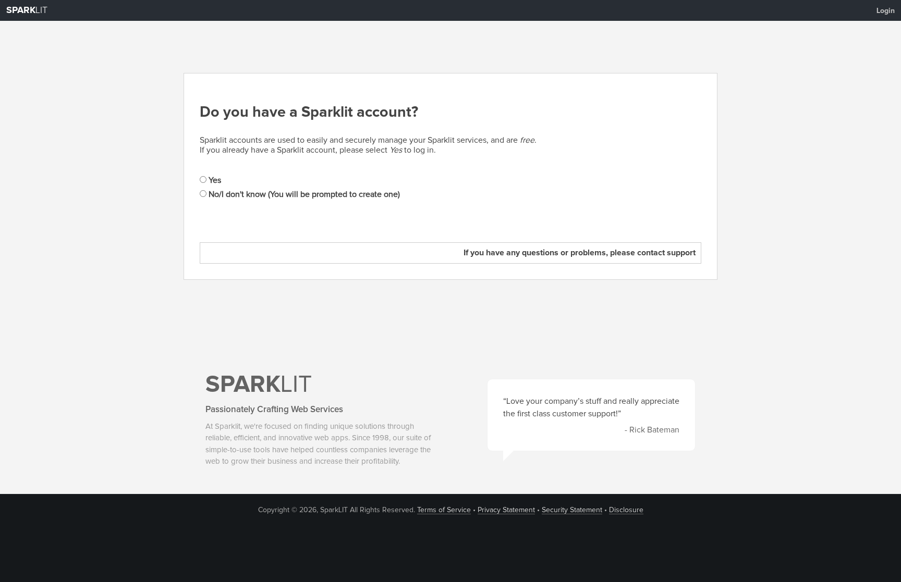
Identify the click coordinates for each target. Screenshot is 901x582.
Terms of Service (444, 510)
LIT (26, 10)
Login (885, 11)
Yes (213, 180)
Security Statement (572, 510)
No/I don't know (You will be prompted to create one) (303, 194)
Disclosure (626, 510)
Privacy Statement (506, 510)
